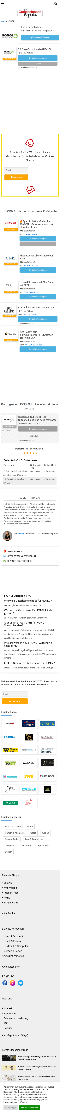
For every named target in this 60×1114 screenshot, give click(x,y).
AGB (5, 1023)
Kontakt (7, 1008)
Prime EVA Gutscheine (33, 345)
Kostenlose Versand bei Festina (36, 307)
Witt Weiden (10, 887)
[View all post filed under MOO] (10, 803)
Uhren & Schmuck (13, 936)
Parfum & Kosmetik (14, 833)
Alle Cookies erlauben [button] (29, 1108)
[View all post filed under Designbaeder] (29, 750)
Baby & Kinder (12, 839)
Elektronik (26, 845)
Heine (6, 897)
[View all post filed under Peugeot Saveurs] (29, 803)
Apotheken (43, 845)
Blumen (7, 950)
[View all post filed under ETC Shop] (29, 790)
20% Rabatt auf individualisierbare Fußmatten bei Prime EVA (36, 334)
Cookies (8, 1028)
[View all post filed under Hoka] (10, 737)
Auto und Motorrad (13, 955)
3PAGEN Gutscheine (32, 234)
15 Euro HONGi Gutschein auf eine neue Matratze (37, 418)
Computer (10, 845)
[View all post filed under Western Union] (10, 750)
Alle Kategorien (11, 966)
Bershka (8, 882)
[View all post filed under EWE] (29, 776)
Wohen (45, 833)
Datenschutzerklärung (15, 1018)
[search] (55, 3)
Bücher (8, 852)
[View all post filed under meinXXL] (10, 724)
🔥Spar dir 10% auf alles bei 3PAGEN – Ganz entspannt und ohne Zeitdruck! (37, 224)
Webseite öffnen (41, 37)
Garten (18, 950)
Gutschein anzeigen (38, 429)
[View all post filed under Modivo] (29, 763)
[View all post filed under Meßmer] (29, 724)
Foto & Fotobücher (34, 839)
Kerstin (21, 533)
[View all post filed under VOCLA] (29, 737)
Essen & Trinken (13, 826)
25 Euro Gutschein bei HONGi (34, 49)
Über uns (7, 998)
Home (3, 21)
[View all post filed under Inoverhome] (47, 750)
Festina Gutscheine (30, 314)
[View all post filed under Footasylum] (47, 790)
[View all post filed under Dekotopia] (10, 763)
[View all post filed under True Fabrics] (47, 763)
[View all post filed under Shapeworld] (10, 790)
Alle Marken (9, 913)
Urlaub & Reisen (12, 941)
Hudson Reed (11, 892)
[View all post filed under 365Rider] (47, 776)
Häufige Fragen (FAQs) (15, 1035)
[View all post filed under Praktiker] (47, 724)
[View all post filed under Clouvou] (47, 737)
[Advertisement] (30, 101)
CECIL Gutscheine (31, 292)
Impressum (9, 1013)
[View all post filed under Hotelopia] (10, 776)
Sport (33, 833)
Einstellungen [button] (10, 1108)
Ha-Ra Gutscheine (31, 265)
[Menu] (3, 3)
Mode (30, 826)
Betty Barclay (10, 902)
